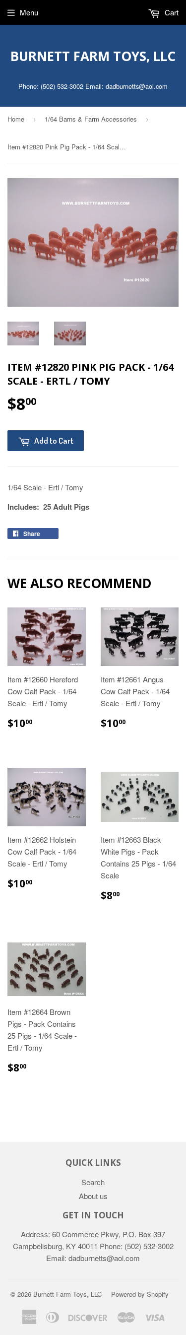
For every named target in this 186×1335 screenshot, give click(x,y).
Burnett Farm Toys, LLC (93, 56)
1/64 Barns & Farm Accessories (91, 119)
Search (93, 1182)
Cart (171, 12)
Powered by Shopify (140, 1294)
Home (15, 119)
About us (93, 1196)
